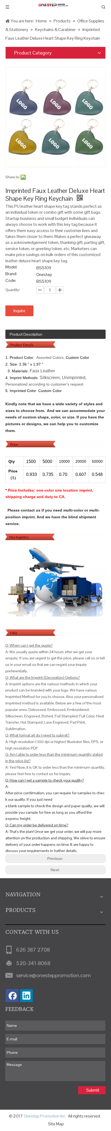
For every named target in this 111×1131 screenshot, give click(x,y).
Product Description (26, 334)
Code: (10, 281)
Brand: (11, 274)
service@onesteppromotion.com (53, 975)
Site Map (56, 1124)
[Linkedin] (26, 995)
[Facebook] (12, 995)
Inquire (19, 311)
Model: (11, 267)
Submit (92, 1090)
